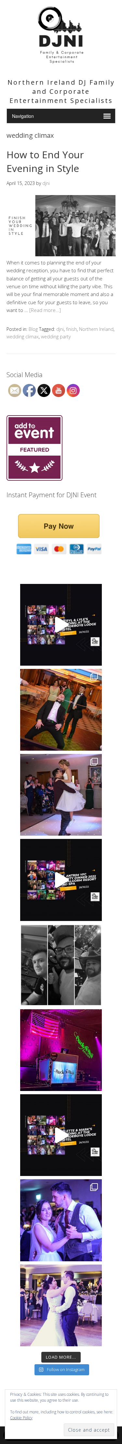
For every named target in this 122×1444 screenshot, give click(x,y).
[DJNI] (61, 64)
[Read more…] (45, 310)
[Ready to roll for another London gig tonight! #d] (61, 1050)
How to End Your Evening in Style (45, 161)
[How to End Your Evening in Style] (61, 254)
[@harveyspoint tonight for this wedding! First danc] (61, 1305)
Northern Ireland (96, 329)
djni (60, 329)
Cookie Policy (21, 1418)
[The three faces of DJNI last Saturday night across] (61, 965)
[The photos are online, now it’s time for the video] (61, 1135)
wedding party (56, 336)
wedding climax (23, 336)
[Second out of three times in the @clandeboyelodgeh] (61, 1220)
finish (71, 329)
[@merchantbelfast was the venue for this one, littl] (61, 710)
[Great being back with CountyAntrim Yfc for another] (61, 880)
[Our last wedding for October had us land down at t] (61, 625)
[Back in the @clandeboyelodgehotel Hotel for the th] (61, 795)
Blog (33, 329)
